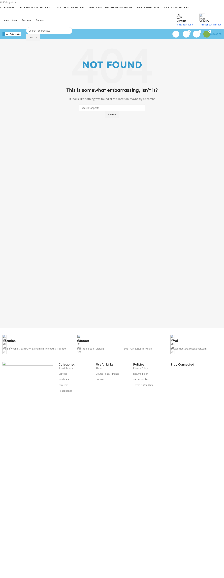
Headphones (65, 390)
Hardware (64, 379)
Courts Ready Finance (107, 373)
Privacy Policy (140, 368)
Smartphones (66, 368)
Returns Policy (140, 373)
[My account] (176, 34)
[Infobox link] (37, 345)
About (99, 368)
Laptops (63, 373)
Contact (100, 379)
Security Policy (141, 379)
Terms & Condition (143, 385)
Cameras (63, 385)
